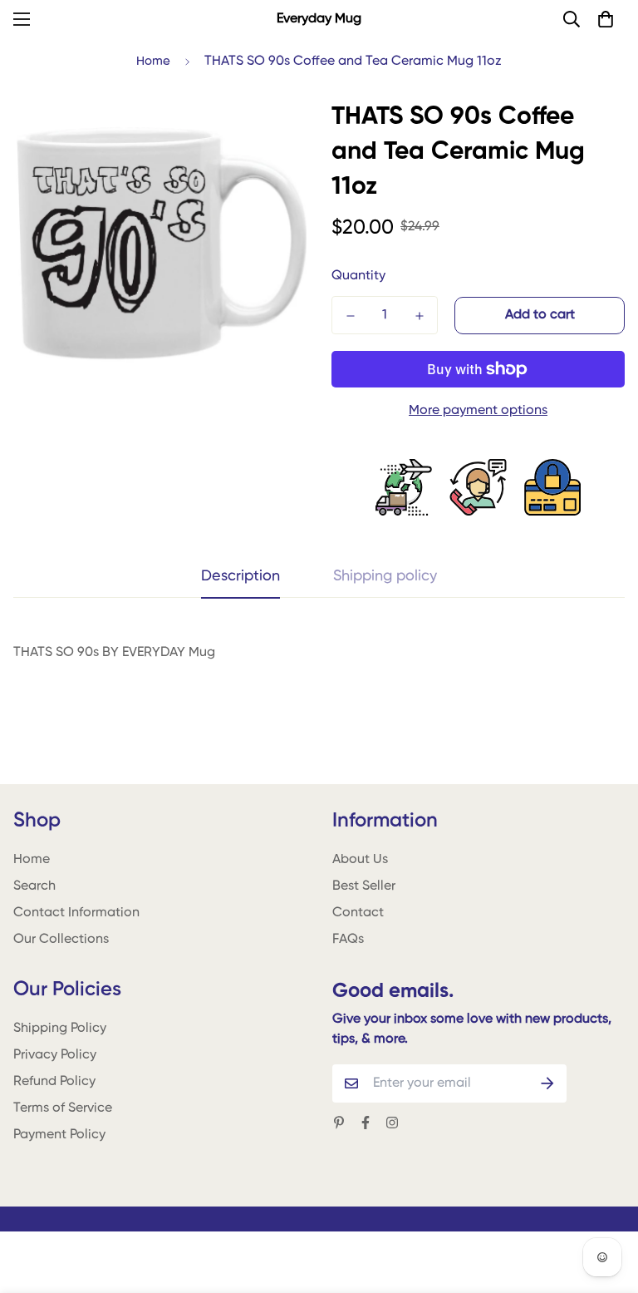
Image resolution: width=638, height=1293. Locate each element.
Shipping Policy (59, 1028)
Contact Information (76, 913)
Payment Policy (59, 1135)
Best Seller (363, 886)
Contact (358, 913)
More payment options (478, 410)
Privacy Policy (54, 1055)
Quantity (358, 276)
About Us (360, 859)
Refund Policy (54, 1081)
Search (34, 886)
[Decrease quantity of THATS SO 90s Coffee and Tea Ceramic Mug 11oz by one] (350, 316)
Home (153, 61)
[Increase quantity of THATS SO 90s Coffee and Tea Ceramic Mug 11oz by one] (419, 316)
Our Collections (61, 939)
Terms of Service (62, 1108)
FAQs (348, 939)
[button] (605, 19)
